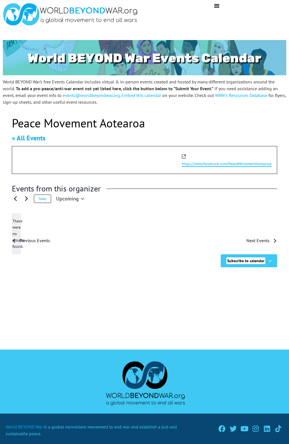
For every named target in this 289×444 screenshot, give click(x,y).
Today (42, 198)
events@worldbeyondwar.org (91, 95)
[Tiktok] (278, 429)
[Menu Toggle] (217, 5)
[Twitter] (233, 429)
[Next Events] (26, 198)
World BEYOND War (24, 427)
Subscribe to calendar (245, 260)
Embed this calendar (141, 95)
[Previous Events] (15, 198)
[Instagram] (256, 429)
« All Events (28, 138)
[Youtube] (244, 429)
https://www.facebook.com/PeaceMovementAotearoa (227, 163)
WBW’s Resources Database (241, 95)
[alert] (16, 233)
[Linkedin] (267, 429)
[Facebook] (222, 429)
